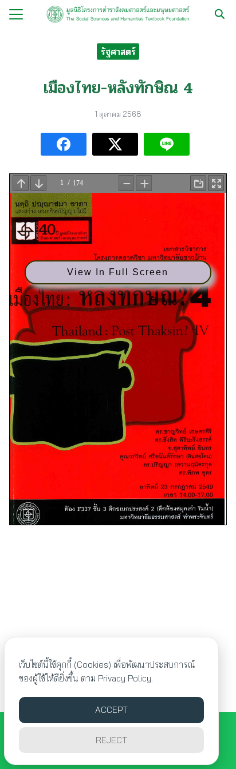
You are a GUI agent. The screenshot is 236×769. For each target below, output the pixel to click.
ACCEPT (111, 709)
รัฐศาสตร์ (118, 51)
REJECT (111, 740)
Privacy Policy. (125, 678)
